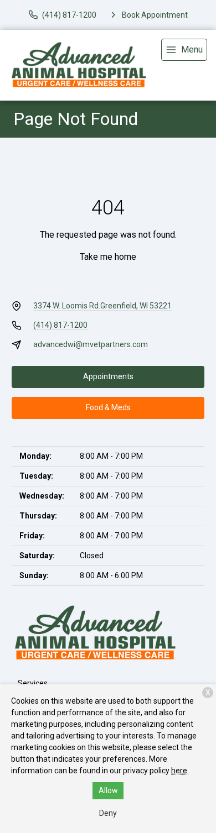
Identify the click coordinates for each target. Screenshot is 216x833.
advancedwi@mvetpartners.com (90, 344)
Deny (108, 813)
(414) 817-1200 (60, 325)
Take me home (108, 257)
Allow (108, 790)
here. (180, 770)
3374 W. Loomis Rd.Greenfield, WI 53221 (102, 305)
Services (33, 683)
